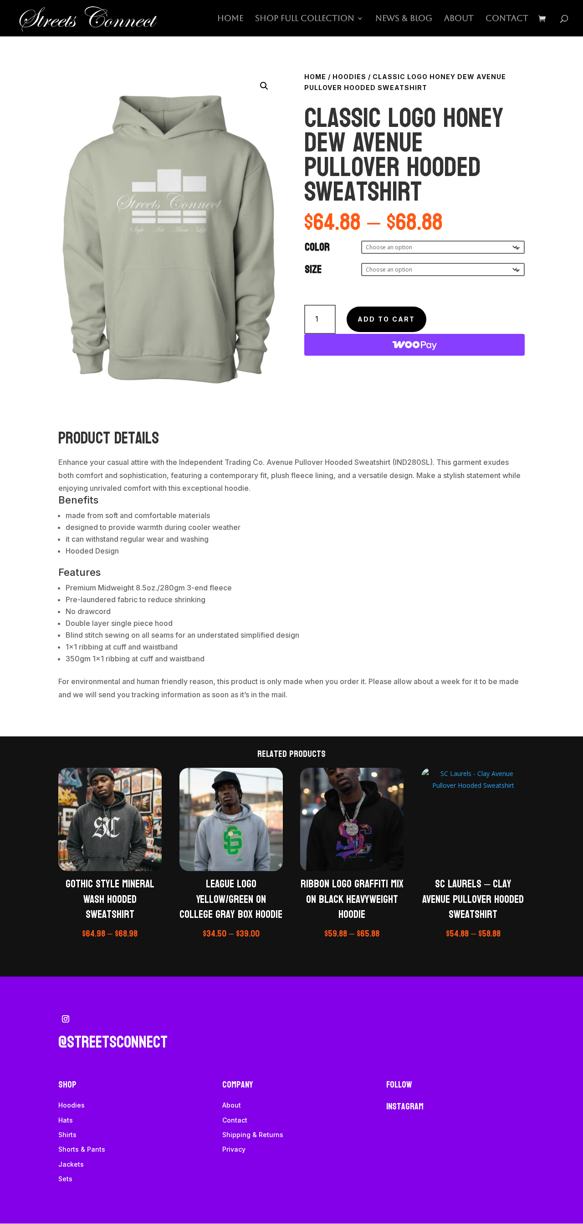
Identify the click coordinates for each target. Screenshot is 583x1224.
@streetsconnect (113, 1042)
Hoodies (349, 77)
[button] (264, 86)
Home (230, 19)
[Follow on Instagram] (65, 1019)
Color (317, 247)
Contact (507, 19)
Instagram (405, 1106)
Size (313, 269)
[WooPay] (414, 345)
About (459, 19)
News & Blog (403, 19)
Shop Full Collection (304, 19)
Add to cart (386, 319)
